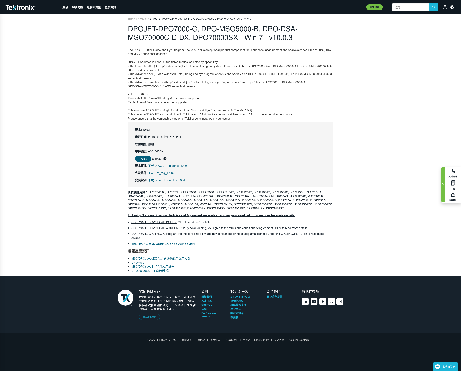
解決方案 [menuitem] (77, 7)
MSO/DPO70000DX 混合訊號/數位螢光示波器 (160, 258)
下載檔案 (143, 158)
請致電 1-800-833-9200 (256, 340)
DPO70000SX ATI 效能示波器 (150, 271)
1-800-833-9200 (240, 296)
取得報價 (374, 7)
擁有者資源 (237, 313)
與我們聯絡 (237, 300)
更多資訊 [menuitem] (110, 7)
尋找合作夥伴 (275, 296)
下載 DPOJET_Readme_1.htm (167, 166)
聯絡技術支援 (238, 304)
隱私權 (201, 340)
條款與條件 (231, 340)
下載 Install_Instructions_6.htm (167, 180)
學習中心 (235, 309)
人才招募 (206, 300)
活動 (204, 309)
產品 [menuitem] (65, 7)
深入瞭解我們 (149, 316)
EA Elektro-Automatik (208, 315)
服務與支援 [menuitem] (94, 7)
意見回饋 (279, 340)
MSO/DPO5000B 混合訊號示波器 (152, 266)
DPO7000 (137, 262)
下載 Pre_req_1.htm (161, 173)
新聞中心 (206, 304)
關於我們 (206, 296)
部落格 (234, 317)
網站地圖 (187, 340)
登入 (443, 8)
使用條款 (215, 340)
